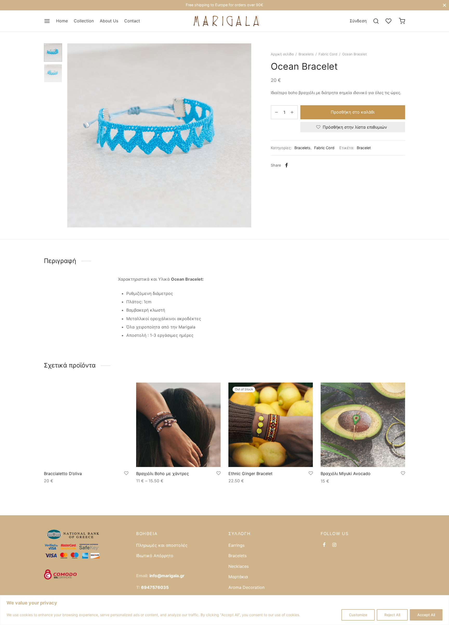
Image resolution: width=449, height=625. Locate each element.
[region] (224, 610)
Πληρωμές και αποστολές (162, 545)
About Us (109, 20)
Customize (358, 615)
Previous (72, 135)
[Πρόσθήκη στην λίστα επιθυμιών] (126, 473)
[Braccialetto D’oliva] (86, 425)
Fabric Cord (328, 54)
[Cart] (402, 21)
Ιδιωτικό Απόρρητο (154, 555)
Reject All (392, 615)
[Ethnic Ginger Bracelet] (270, 425)
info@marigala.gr (166, 575)
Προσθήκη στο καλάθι (353, 112)
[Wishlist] (389, 21)
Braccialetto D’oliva (63, 473)
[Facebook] (286, 165)
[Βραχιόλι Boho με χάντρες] (178, 425)
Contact (132, 20)
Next (246, 135)
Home (62, 20)
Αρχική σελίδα (282, 54)
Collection (84, 20)
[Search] (376, 21)
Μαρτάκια (238, 576)
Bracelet (364, 148)
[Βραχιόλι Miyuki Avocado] (363, 425)
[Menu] (47, 21)
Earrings (236, 545)
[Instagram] (334, 545)
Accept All (426, 615)
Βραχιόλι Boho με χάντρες (162, 473)
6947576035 (155, 587)
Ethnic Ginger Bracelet (250, 473)
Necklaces (238, 566)
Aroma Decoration (246, 587)
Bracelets (306, 54)
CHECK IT (256, 5)
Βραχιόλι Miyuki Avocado (346, 473)
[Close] (444, 5)
